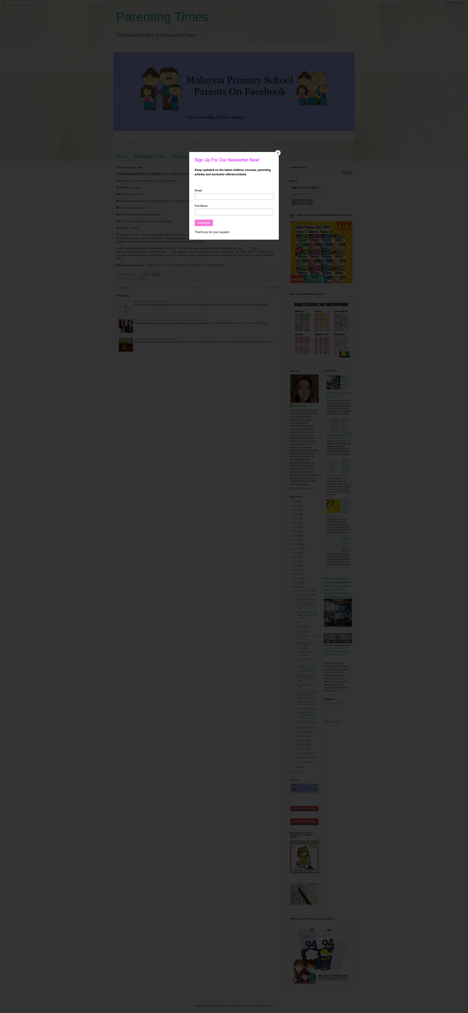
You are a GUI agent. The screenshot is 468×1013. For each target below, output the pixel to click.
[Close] (278, 153)
